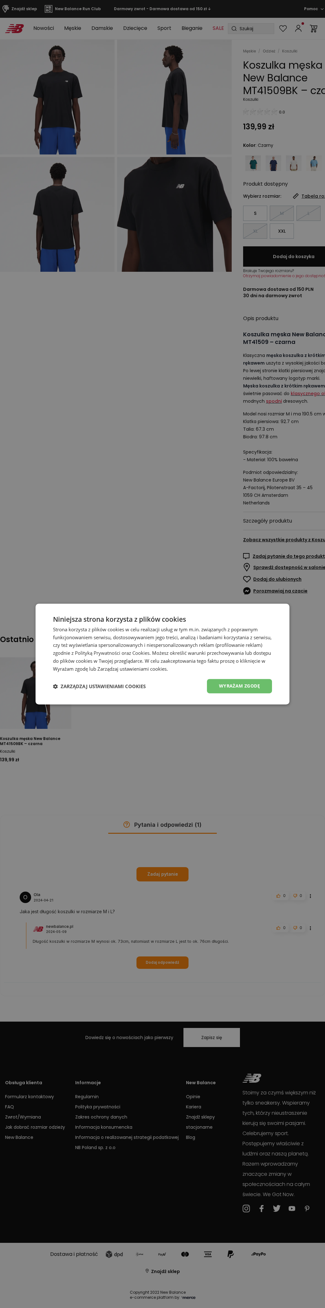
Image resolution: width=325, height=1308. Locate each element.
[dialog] (162, 654)
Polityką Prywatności (97, 653)
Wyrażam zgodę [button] (239, 686)
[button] (99, 686)
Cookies (140, 653)
